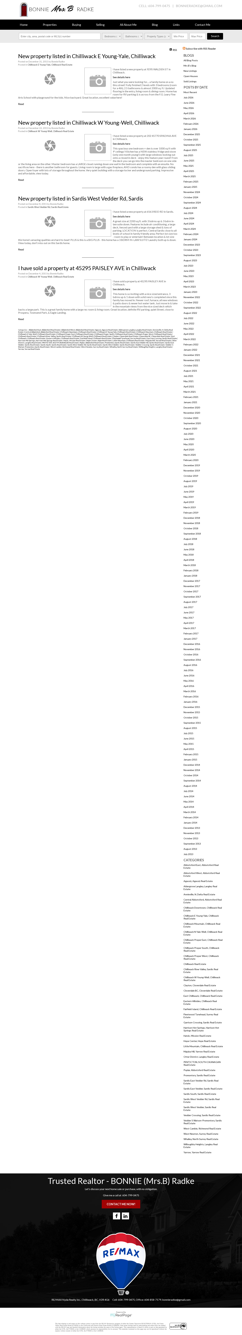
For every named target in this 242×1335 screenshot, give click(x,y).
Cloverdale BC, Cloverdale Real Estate (203, 990)
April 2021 (189, 386)
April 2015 (189, 749)
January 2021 (190, 402)
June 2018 (189, 549)
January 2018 (190, 575)
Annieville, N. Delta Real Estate (199, 894)
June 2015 (189, 738)
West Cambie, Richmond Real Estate (202, 1128)
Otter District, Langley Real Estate (201, 1056)
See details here (121, 77)
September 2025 (192, 144)
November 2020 (192, 412)
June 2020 (189, 439)
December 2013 (192, 827)
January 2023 (190, 291)
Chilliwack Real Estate (195, 964)
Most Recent (190, 92)
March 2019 (190, 507)
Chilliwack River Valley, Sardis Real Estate (54, 336)
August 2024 (190, 207)
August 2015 (190, 728)
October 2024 (191, 197)
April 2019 (189, 502)
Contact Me (202, 24)
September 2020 (192, 423)
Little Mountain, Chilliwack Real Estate (203, 1046)
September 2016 (192, 659)
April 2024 (189, 223)
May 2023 (189, 276)
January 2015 (190, 759)
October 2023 (191, 249)
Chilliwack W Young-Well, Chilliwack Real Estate (51, 131)
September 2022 (192, 307)
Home (24, 24)
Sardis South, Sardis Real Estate (200, 1093)
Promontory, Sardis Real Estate (199, 1075)
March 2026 (190, 118)
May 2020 (189, 444)
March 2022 (190, 339)
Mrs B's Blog (190, 65)
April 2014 (189, 806)
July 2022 (188, 318)
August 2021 (190, 370)
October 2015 (191, 717)
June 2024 (189, 218)
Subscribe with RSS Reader (200, 48)
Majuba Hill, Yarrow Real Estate (199, 1051)
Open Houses (191, 76)
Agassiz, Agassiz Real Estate (198, 881)
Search (215, 36)
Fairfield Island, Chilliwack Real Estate (203, 1009)
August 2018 (190, 538)
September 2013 (192, 843)
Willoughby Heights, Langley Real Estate (155, 347)
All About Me (128, 24)
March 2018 (190, 565)
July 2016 (188, 670)
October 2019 (191, 475)
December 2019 (192, 465)
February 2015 (191, 754)
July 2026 (188, 97)
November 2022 (192, 297)
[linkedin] (125, 1216)
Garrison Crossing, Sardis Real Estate (203, 1022)
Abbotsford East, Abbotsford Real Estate (45, 330)
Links (176, 24)
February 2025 (191, 181)
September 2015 (192, 722)
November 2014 (192, 770)
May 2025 (189, 165)
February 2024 (191, 234)
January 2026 (190, 129)
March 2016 (190, 691)
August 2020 (190, 428)
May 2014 (189, 801)
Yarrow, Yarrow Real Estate (197, 1152)
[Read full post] (50, 79)
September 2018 (192, 533)
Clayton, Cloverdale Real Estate (200, 985)
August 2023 (190, 260)
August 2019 (190, 481)
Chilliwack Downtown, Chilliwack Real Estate (78, 332)
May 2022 (189, 328)
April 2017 (189, 623)
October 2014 (191, 775)
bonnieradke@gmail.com (199, 6)
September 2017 (192, 596)
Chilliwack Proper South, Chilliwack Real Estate (114, 334)
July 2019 (188, 486)
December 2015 (192, 707)
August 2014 (190, 785)
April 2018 (189, 559)
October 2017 (191, 591)
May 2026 (189, 108)
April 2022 (189, 334)
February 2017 (191, 633)
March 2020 (190, 454)
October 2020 (191, 418)
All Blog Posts (191, 60)
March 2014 (190, 812)
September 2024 (192, 202)
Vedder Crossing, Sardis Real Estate (202, 1115)
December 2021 (192, 355)
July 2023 (188, 265)
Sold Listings (190, 81)
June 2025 (189, 160)
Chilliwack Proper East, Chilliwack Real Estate (75, 334)
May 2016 (189, 680)
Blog (155, 24)
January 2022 (190, 349)
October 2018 (191, 528)
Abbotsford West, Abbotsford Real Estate (77, 330)
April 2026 (189, 113)
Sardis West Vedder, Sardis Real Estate (119, 345)
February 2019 (191, 512)
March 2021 (190, 391)
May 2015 (189, 743)
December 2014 (192, 764)
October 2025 (191, 139)
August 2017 (190, 602)
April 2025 (189, 171)
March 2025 (190, 176)
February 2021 (191, 397)
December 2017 (192, 580)
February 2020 (191, 460)
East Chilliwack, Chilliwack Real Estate (203, 995)
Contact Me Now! (121, 1204)
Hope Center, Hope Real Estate (200, 1041)
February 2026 (191, 123)
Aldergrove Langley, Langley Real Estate (135, 330)
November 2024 (192, 192)
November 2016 (192, 649)
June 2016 (189, 675)
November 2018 (192, 523)
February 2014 (191, 817)
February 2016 (191, 696)
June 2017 (189, 612)
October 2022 (191, 302)
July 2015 (188, 733)
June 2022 (189, 323)
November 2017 (192, 586)
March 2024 (190, 228)
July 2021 (188, 376)
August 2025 (190, 150)
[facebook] (116, 1216)
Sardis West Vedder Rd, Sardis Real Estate (48, 207)
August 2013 (190, 848)
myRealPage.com (121, 1315)
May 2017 (189, 617)
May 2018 (189, 554)
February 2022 (191, 344)
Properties (50, 24)
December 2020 (192, 407)
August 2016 (190, 665)
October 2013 (191, 838)
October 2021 (191, 365)
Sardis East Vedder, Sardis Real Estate (203, 1088)
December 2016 (192, 644)
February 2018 (191, 570)
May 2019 (189, 496)
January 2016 (190, 701)
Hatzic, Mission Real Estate (197, 1035)
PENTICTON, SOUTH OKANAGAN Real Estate (60, 343)
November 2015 (192, 712)
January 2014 (190, 822)
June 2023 (189, 270)
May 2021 (189, 381)
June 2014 (189, 796)
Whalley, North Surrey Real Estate (201, 1139)
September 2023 (192, 255)
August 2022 (190, 313)
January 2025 (190, 186)
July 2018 (188, 544)
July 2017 (188, 607)
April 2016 (189, 686)
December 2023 (192, 244)
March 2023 (190, 286)
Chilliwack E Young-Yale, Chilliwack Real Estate (50, 64)
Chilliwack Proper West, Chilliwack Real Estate (153, 334)
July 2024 (188, 213)
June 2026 (189, 102)
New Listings (190, 70)
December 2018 (192, 517)
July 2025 (188, 155)
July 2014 (188, 791)
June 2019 (189, 491)
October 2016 (191, 654)
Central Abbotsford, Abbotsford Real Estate (42, 332)
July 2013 (188, 854)
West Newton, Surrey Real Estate (201, 1133)
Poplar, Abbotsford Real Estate (199, 1070)
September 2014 (192, 780)
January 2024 (190, 239)
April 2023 (189, 281)
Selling (100, 24)
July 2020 (188, 433)
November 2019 (192, 470)
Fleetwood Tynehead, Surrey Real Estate (129, 338)
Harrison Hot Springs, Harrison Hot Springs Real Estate (201, 1029)
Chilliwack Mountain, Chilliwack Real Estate (155, 332)
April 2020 (189, 449)
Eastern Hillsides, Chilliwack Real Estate (63, 338)
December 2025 (192, 134)
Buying (76, 24)
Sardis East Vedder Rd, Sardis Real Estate (147, 343)
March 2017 (190, 628)
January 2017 (190, 638)
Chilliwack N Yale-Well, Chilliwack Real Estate (37, 334)
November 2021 (192, 360)
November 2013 (192, 833)
